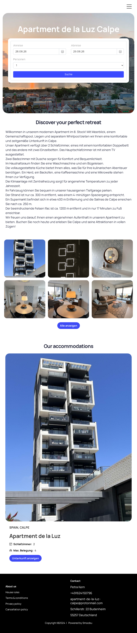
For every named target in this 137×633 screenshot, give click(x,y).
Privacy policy (13, 603)
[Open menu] (129, 6)
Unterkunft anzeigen (25, 558)
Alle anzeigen (68, 325)
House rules (12, 592)
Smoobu (87, 623)
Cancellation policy (17, 609)
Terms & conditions (17, 598)
